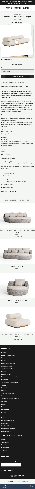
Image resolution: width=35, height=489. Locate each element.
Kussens (3, 412)
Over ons (3, 439)
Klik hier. (22, 82)
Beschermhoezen (6, 431)
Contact (3, 444)
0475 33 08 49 (22, 181)
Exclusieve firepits (6, 374)
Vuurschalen (4, 387)
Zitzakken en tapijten (7, 368)
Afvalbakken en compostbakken (10, 398)
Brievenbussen (5, 407)
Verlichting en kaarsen (7, 393)
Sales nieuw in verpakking (8, 428)
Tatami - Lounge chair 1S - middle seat (17, 335)
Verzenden (4, 450)
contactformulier (26, 95)
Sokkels (3, 390)
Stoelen (3, 358)
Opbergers (4, 401)
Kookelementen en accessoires (9, 377)
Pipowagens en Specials (7, 420)
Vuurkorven (4, 385)
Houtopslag (4, 379)
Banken (3, 360)
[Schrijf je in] (19, 464)
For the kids (4, 417)
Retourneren (4, 453)
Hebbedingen (5, 409)
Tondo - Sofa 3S (17, 267)
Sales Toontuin (5, 426)
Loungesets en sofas (6, 366)
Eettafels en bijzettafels (8, 355)
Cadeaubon (4, 423)
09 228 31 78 (13, 181)
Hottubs (3, 404)
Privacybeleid (5, 447)
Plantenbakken (5, 396)
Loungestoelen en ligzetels (8, 363)
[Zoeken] (33, 486)
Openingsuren (5, 442)
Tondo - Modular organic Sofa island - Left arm (17, 232)
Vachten (3, 415)
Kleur (3, 68)
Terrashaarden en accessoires (9, 382)
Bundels (3, 352)
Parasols (3, 371)
